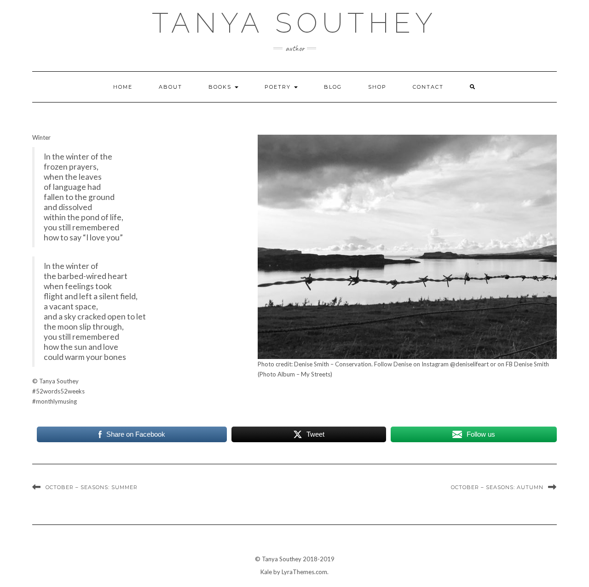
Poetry (279, 87)
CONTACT (428, 87)
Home (123, 87)
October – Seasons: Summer (92, 487)
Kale (266, 572)
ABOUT (170, 87)
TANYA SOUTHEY (294, 23)
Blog (333, 87)
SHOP (377, 87)
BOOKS (221, 87)
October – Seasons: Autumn (497, 487)
